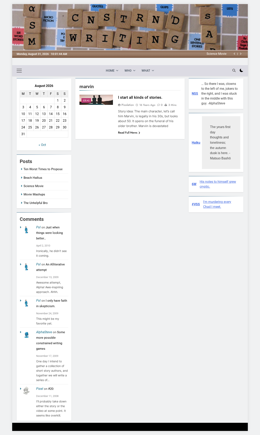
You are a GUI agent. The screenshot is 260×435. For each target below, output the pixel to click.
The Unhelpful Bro (36, 203)
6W (194, 184)
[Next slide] (240, 54)
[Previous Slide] (234, 54)
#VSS (196, 204)
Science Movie (216, 54)
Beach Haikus (33, 178)
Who (128, 70)
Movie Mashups (34, 194)
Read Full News (127, 132)
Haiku (196, 143)
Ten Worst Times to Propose (43, 169)
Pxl (38, 227)
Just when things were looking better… (49, 233)
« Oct (42, 145)
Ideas (86, 100)
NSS (195, 93)
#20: (51, 389)
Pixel (39, 389)
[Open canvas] (19, 70)
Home (110, 70)
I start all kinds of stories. (140, 97)
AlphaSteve (44, 332)
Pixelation (127, 105)
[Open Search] (234, 70)
